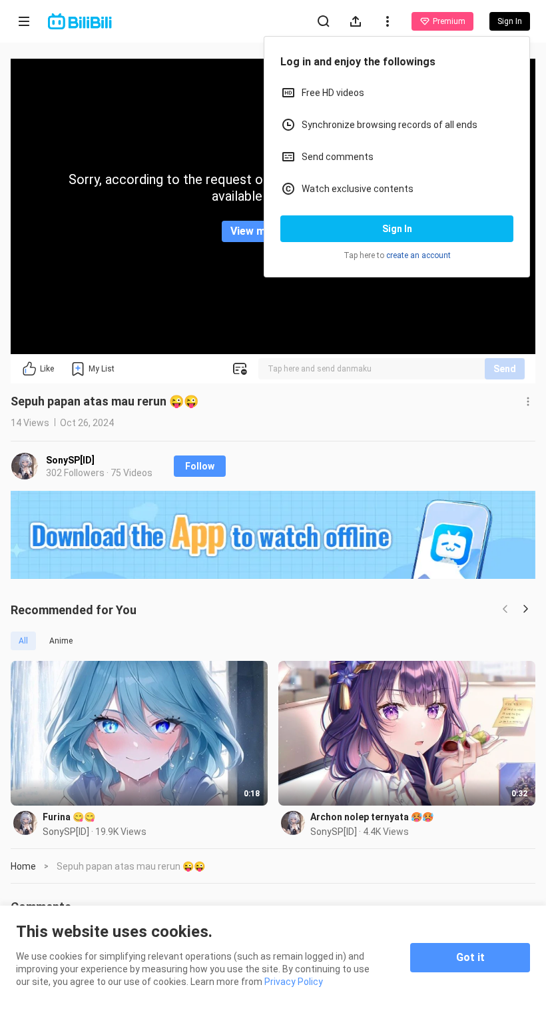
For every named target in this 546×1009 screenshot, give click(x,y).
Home (23, 866)
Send (504, 368)
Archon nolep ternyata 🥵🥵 (371, 817)
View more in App (273, 231)
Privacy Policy (293, 981)
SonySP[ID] (70, 460)
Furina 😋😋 (69, 817)
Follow (199, 466)
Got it (470, 957)
